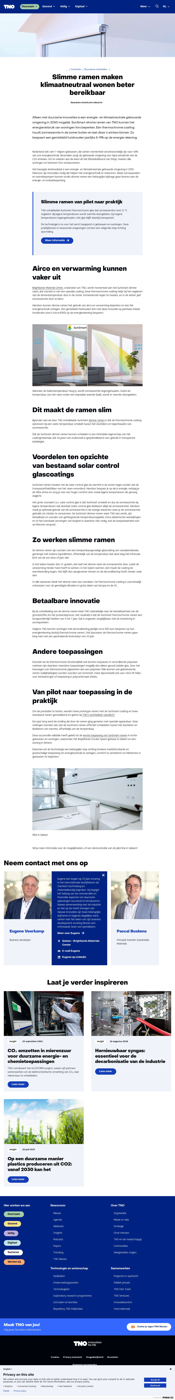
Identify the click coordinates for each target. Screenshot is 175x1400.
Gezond (47, 6)
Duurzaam (28, 6)
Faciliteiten (59, 1276)
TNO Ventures (121, 1295)
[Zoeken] (157, 6)
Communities (121, 1245)
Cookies (55, 1357)
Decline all (155, 1385)
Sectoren (13, 1252)
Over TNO (117, 1205)
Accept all (155, 1380)
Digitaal (79, 6)
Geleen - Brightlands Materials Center (81, 943)
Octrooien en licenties (65, 1302)
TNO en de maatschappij (128, 1239)
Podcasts (58, 1239)
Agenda (57, 1219)
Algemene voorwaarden (84, 1365)
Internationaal (122, 1308)
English (7, 1369)
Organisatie (120, 1213)
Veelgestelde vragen (125, 1252)
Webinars (58, 1226)
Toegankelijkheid (94, 1357)
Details (6, 1391)
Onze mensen (121, 1232)
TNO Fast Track (122, 1289)
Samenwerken (120, 1268)
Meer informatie (55, 240)
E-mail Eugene (71, 951)
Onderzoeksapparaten (65, 1282)
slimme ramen (97, 420)
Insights (57, 1232)
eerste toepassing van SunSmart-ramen (105, 735)
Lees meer (20, 1085)
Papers (57, 1245)
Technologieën (61, 1289)
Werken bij (14, 1262)
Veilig (63, 6)
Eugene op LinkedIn (74, 957)
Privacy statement (72, 1357)
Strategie (119, 1226)
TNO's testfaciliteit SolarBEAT (98, 714)
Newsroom (57, 1205)
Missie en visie (121, 1219)
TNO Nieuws (60, 1259)
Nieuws (57, 1213)
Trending (58, 1252)
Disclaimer (112, 1357)
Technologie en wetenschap (69, 1268)
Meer (143, 6)
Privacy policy (20, 1391)
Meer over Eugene (68, 933)
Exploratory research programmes (72, 1295)
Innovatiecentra (123, 1302)
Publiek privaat (122, 1282)
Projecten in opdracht (126, 1276)
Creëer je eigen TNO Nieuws (152, 1327)
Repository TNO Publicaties (68, 1308)
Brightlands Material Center (47, 287)
